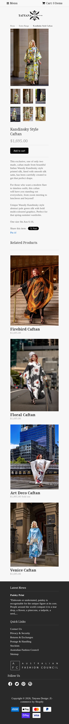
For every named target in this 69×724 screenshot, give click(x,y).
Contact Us (16, 629)
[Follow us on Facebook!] (10, 685)
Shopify (39, 701)
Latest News (18, 587)
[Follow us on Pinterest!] (23, 685)
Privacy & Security (20, 633)
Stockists (14, 645)
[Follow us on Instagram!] (30, 685)
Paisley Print (17, 595)
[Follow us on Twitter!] (17, 685)
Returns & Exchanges (21, 637)
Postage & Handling (20, 641)
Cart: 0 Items (54, 3)
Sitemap (14, 654)
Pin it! (13, 232)
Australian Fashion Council (24, 650)
